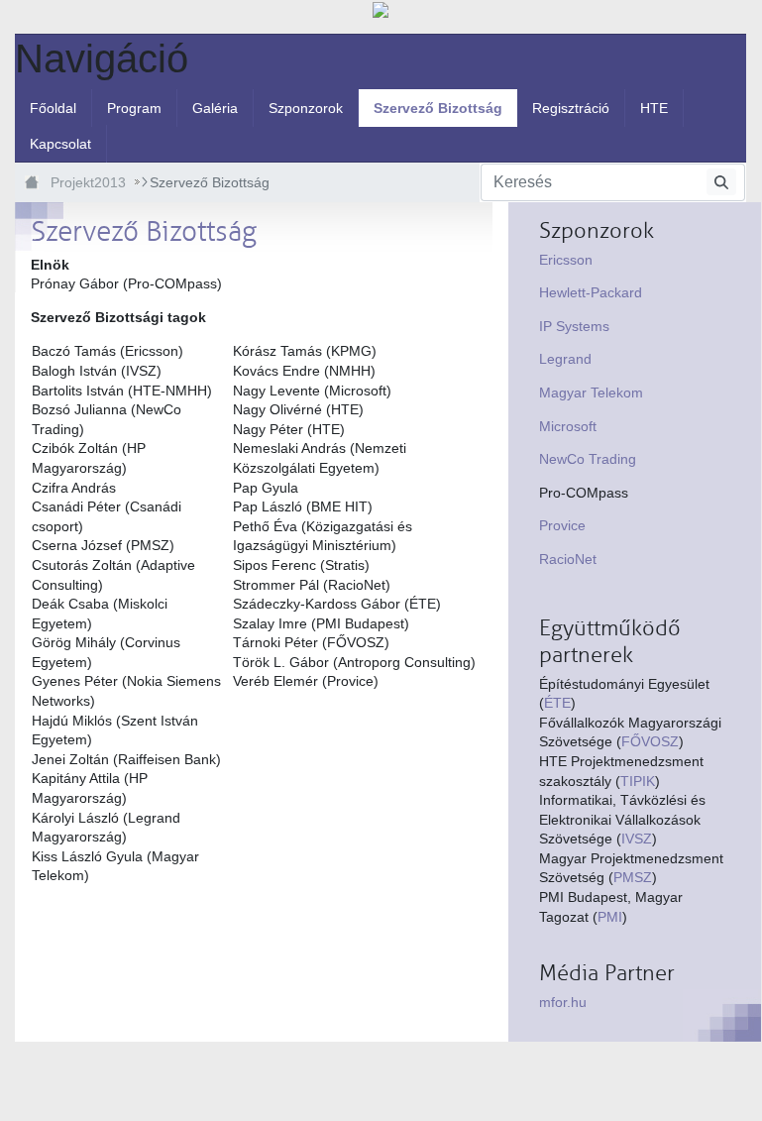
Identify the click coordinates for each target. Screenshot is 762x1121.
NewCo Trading (587, 459)
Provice (562, 525)
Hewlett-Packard (590, 292)
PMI (610, 917)
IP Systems (574, 326)
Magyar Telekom (591, 392)
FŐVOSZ (650, 741)
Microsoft (568, 426)
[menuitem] (53, 108)
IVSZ (636, 838)
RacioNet (568, 559)
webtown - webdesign (65, 1079)
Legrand (565, 359)
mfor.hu (563, 1002)
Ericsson (566, 260)
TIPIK (637, 781)
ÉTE (557, 703)
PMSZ (632, 877)
